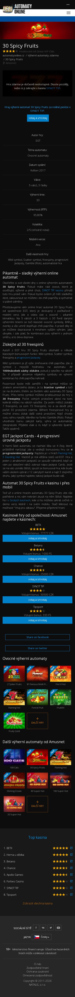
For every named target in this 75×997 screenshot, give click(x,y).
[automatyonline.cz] (17, 8)
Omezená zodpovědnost (37, 975)
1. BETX (8, 848)
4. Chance (10, 868)
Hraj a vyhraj (37, 538)
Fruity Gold (12, 723)
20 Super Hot (14, 809)
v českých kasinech (19, 500)
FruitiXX (57, 699)
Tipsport (38, 607)
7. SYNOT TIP (11, 888)
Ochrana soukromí (38, 971)
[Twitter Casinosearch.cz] (51, 927)
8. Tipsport (10, 894)
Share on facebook (38, 637)
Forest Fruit (35, 699)
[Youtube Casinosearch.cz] (58, 927)
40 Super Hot (35, 783)
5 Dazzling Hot (11, 457)
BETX (38, 525)
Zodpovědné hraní (37, 968)
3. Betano (9, 861)
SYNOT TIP (53, 88)
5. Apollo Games (13, 874)
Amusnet (11, 63)
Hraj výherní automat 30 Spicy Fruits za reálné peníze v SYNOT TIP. (38, 112)
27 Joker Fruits (12, 676)
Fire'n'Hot (58, 676)
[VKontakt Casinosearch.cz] (43, 927)
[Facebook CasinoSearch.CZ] (36, 927)
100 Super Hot (60, 785)
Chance (38, 566)
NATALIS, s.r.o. (37, 984)
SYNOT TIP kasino (52, 290)
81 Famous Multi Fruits (37, 676)
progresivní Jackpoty (28, 357)
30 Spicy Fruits (36, 759)
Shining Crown (13, 783)
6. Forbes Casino (14, 881)
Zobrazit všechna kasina (37, 903)
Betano (38, 545)
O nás (37, 964)
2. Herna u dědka (14, 854)
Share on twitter (37, 648)
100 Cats (11, 759)
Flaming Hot (65, 453)
